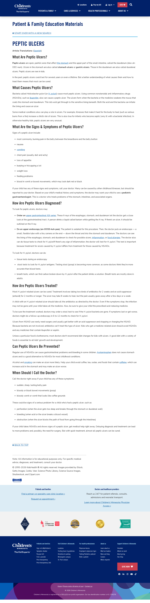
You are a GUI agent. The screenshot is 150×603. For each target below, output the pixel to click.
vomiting (21, 149)
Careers (103, 557)
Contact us (88, 586)
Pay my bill (97, 5)
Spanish (37, 50)
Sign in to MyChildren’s (44, 548)
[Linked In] (123, 574)
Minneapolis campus (64, 557)
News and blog (105, 554)
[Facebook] (119, 574)
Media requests (105, 560)
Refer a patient (83, 557)
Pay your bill (40, 554)
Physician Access (84, 548)
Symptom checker (42, 551)
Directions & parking (64, 554)
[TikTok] (136, 574)
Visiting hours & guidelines (66, 551)
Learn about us (105, 548)
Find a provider (41, 557)
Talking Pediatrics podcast (87, 554)
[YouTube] (132, 574)
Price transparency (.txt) (44, 562)
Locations (83, 5)
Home (60, 586)
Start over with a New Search (32, 33)
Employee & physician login (87, 551)
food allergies (114, 237)
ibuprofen (34, 97)
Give (121, 5)
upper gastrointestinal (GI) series (41, 215)
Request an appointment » (43, 499)
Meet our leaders (106, 551)
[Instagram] (127, 574)
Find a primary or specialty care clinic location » (43, 493)
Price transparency (42, 560)
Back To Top (21, 445)
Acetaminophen (104, 352)
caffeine (123, 362)
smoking (28, 362)
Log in (110, 5)
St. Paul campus (63, 560)
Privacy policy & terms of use (73, 586)
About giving (121, 554)
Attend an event (122, 551)
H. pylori (52, 93)
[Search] (131, 5)
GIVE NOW (126, 566)
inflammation (98, 237)
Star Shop (120, 557)
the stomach (63, 63)
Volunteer (120, 548)
